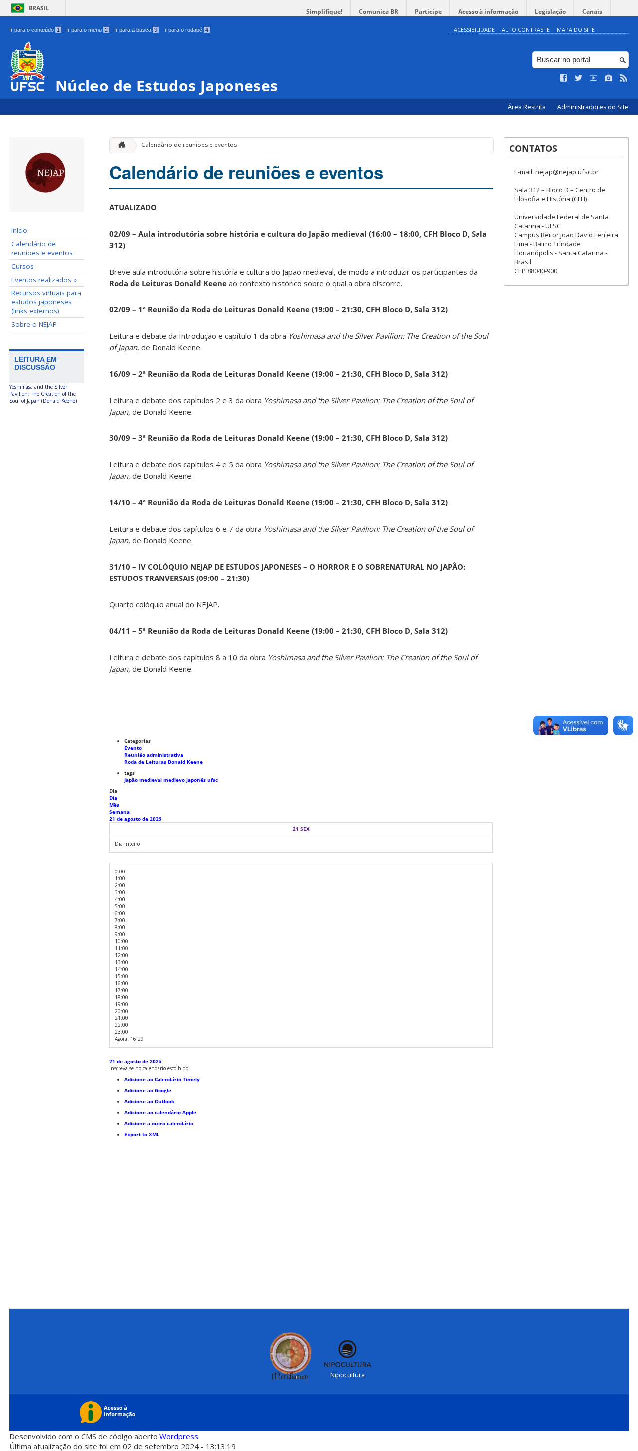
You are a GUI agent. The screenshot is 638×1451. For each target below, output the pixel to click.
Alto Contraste (526, 29)
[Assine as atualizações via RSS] (624, 78)
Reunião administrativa (153, 754)
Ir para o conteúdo (34, 30)
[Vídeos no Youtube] (594, 78)
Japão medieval (143, 779)
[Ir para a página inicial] (119, 145)
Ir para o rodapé (185, 30)
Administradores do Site (593, 107)
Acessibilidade (474, 29)
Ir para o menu (87, 30)
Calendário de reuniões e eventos (42, 248)
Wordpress (179, 1436)
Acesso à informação (488, 11)
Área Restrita (527, 107)
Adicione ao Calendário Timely (162, 1079)
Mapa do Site (576, 29)
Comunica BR (378, 11)
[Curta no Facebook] (564, 78)
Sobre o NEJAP (34, 324)
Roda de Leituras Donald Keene (163, 761)
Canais (592, 11)
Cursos (22, 266)
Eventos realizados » (44, 279)
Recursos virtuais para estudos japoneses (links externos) (46, 302)
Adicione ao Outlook (149, 1101)
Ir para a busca (135, 30)
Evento (133, 747)
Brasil (38, 8)
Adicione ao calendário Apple (160, 1112)
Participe (428, 11)
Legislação (550, 11)
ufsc (212, 779)
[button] (148, 1068)
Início (19, 230)
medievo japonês (185, 779)
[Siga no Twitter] (579, 78)
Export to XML (142, 1134)
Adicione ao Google (147, 1090)
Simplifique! (324, 11)
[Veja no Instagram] (609, 78)
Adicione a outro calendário (158, 1123)
